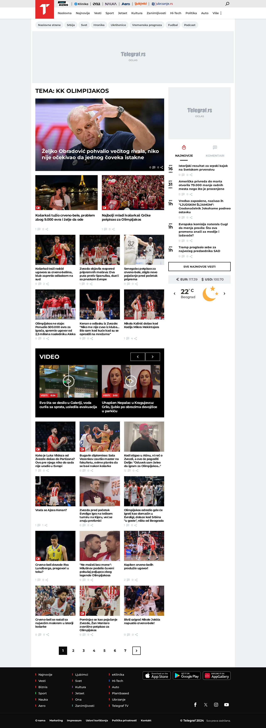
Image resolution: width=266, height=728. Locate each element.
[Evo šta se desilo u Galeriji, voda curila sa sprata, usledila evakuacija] (68, 381)
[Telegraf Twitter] (206, 705)
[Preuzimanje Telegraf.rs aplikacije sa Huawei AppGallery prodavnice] (217, 675)
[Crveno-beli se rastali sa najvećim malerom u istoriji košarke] (55, 601)
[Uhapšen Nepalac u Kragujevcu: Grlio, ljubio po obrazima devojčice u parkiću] (131, 381)
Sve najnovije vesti (199, 266)
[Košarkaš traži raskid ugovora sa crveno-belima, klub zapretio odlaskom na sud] (55, 250)
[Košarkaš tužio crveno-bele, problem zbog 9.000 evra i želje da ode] (66, 192)
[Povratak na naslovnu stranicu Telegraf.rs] (44, 9)
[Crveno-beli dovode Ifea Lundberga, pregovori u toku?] (55, 546)
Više (216, 13)
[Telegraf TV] (226, 705)
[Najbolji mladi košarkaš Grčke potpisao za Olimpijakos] (133, 192)
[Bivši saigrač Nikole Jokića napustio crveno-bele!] (144, 601)
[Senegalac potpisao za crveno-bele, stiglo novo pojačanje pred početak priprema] (144, 250)
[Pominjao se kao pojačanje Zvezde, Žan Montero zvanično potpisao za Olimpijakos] (100, 601)
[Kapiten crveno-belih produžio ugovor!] (144, 546)
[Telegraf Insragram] (216, 705)
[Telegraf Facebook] (195, 705)
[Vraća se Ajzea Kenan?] (55, 491)
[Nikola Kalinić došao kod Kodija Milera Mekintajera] (144, 304)
